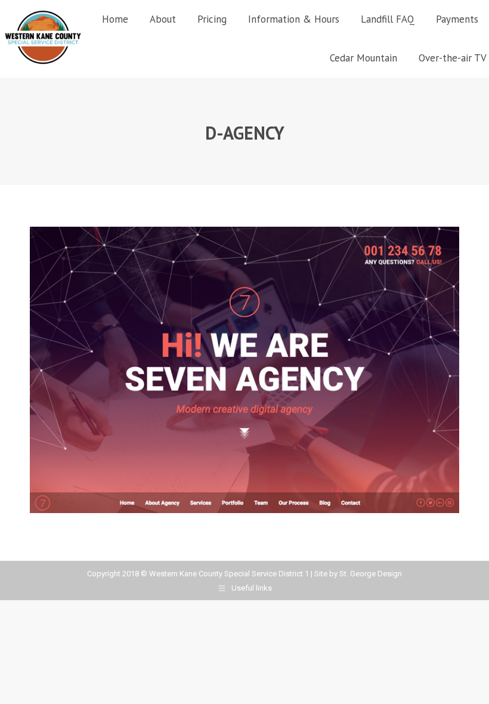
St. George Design (370, 573)
